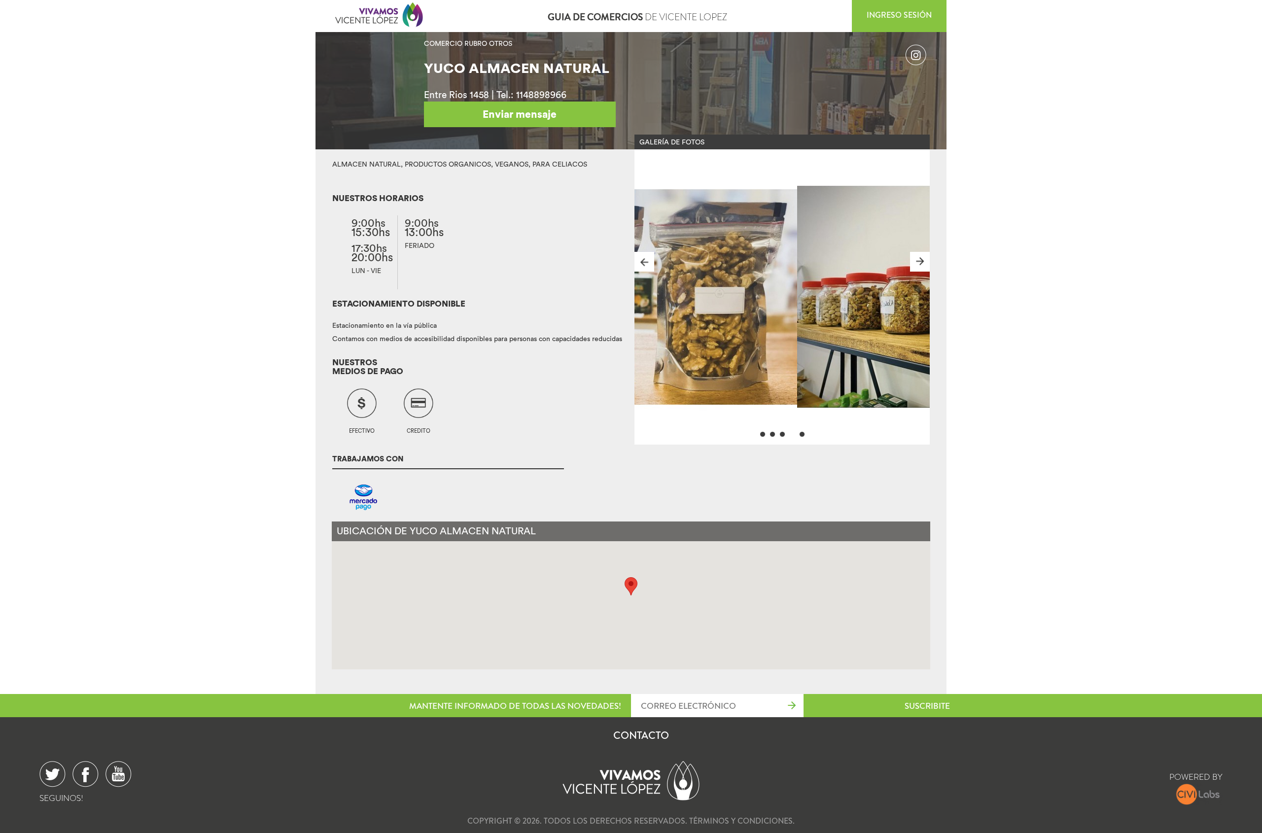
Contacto (641, 735)
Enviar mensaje (520, 114)
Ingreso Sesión (899, 15)
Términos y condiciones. (742, 821)
